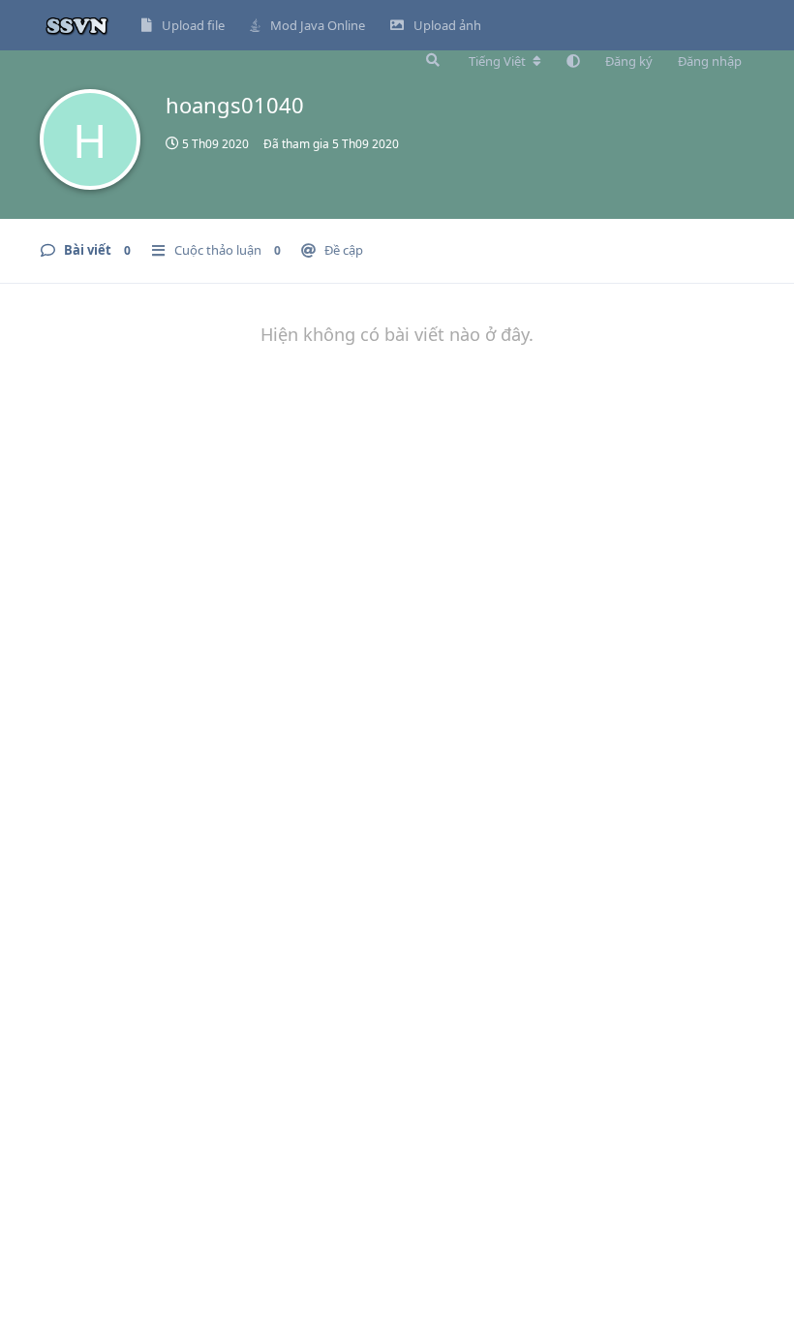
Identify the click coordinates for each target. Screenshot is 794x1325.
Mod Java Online (317, 25)
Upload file (193, 25)
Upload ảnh (447, 25)
